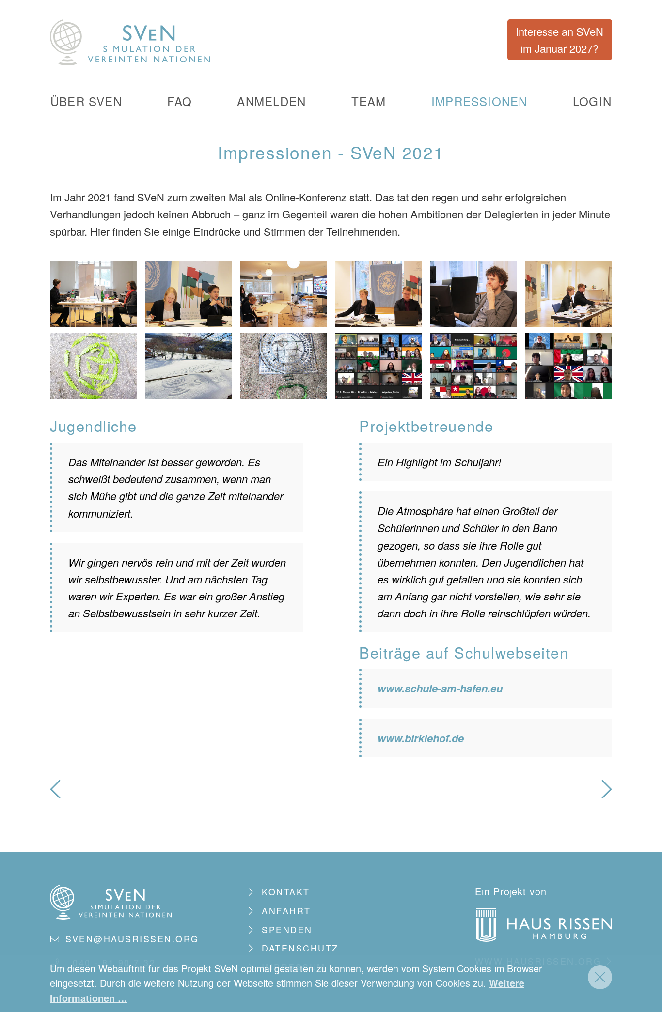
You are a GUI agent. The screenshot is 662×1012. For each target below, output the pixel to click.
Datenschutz (300, 948)
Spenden (287, 929)
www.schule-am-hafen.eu (440, 688)
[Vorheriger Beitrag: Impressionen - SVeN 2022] (55, 792)
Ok (600, 977)
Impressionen (479, 101)
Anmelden (271, 101)
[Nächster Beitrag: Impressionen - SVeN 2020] (606, 792)
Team (368, 101)
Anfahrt (286, 911)
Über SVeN (86, 101)
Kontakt (286, 892)
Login (592, 101)
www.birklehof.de (421, 738)
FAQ (179, 101)
